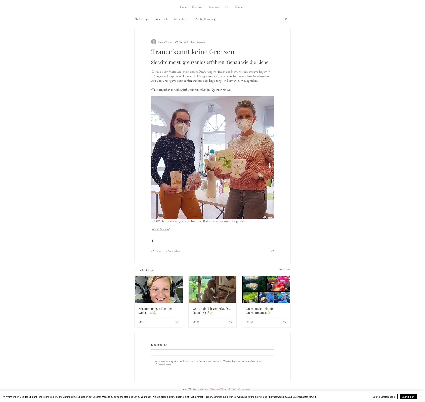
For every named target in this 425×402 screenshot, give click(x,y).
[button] (286, 19)
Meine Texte (181, 19)
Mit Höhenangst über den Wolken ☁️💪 (156, 311)
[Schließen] (421, 396)
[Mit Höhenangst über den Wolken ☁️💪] (159, 289)
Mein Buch (161, 19)
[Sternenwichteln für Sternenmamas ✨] (266, 289)
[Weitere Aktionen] (272, 42)
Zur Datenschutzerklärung (302, 396)
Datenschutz (244, 388)
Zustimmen (408, 396)
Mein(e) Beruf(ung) (205, 19)
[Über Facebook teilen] (152, 240)
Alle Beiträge (141, 19)
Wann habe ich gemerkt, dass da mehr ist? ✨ (212, 311)
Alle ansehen (285, 269)
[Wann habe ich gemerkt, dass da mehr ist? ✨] (213, 289)
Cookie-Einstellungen (384, 396)
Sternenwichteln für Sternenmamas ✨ (259, 311)
